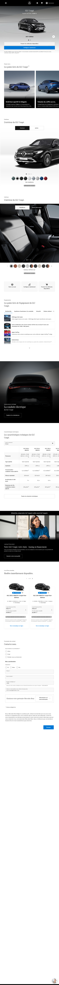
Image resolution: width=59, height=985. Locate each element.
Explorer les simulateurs (12, 415)
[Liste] (42, 3)
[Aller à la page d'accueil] (29, 3)
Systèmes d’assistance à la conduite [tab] (23, 311)
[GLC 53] (53, 36)
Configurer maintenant (29, 47)
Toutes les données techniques (29, 496)
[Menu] (6, 3)
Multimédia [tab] (8, 311)
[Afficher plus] (29, 348)
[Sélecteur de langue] (37, 3)
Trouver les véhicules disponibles (29, 43)
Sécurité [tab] (38, 311)
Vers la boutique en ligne (16, 626)
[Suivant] (51, 266)
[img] (29, 24)
